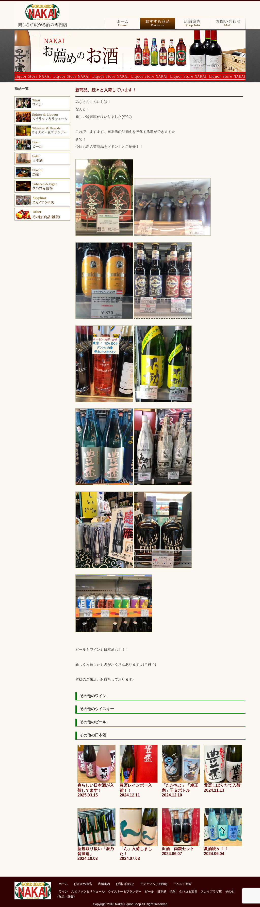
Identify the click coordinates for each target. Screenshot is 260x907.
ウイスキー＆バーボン (42, 130)
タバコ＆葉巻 (42, 186)
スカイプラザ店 (42, 200)
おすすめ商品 (157, 23)
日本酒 (42, 158)
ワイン (42, 102)
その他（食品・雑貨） (42, 214)
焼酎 (42, 172)
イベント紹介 (182, 884)
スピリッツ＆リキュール (88, 891)
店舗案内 (192, 23)
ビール (42, 144)
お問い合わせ (227, 23)
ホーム (122, 23)
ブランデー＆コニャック (42, 116)
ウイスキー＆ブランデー (124, 891)
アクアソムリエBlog (154, 884)
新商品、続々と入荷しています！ (105, 90)
